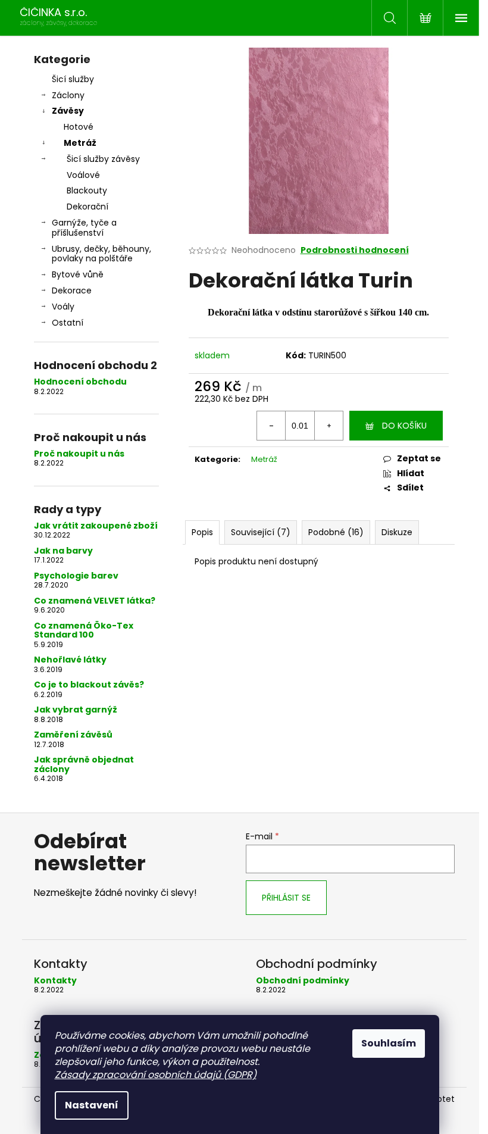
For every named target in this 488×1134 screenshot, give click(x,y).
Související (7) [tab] (260, 532)
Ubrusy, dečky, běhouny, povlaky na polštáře (101, 254)
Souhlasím (388, 1043)
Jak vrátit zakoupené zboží (96, 525)
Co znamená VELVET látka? (94, 600)
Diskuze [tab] (396, 532)
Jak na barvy (63, 550)
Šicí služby (73, 79)
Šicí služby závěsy (103, 159)
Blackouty (87, 190)
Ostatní (67, 323)
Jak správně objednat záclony (84, 764)
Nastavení (91, 1105)
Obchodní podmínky (302, 980)
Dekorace (72, 290)
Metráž (80, 143)
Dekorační (87, 207)
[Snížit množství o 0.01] (271, 425)
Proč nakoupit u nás (79, 453)
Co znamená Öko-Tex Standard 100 (83, 630)
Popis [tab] (202, 532)
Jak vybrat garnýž (75, 709)
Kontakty (55, 980)
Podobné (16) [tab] (336, 532)
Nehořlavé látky (70, 659)
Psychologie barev (76, 575)
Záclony (68, 95)
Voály (63, 307)
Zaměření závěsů (73, 734)
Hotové (78, 127)
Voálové (83, 175)
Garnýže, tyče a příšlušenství (84, 228)
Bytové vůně (78, 274)
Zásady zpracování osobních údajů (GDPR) (155, 1075)
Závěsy (68, 111)
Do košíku (404, 426)
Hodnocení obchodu (80, 381)
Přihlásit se (286, 898)
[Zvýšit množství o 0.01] (328, 425)
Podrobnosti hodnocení (355, 250)
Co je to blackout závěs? (89, 684)
